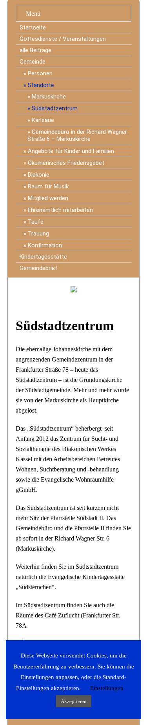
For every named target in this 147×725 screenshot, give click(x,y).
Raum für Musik (48, 186)
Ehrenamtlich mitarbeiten (60, 210)
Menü (33, 13)
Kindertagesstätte (43, 256)
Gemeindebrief (39, 268)
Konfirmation (45, 245)
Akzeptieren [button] (74, 701)
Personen (40, 73)
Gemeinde (32, 61)
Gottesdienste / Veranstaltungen (63, 38)
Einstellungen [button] (106, 688)
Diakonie (38, 174)
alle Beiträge (35, 50)
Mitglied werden (48, 198)
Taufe (36, 221)
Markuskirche (49, 96)
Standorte (41, 85)
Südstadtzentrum (55, 108)
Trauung (38, 233)
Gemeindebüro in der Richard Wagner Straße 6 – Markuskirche (77, 135)
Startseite (33, 27)
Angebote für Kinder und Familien (71, 151)
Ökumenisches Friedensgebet (66, 162)
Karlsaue (43, 120)
